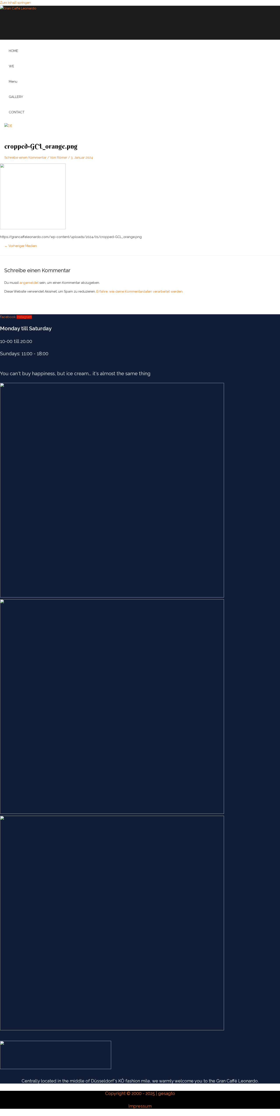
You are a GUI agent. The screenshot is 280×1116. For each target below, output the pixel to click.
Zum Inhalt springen (15, 3)
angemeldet (28, 283)
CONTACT (16, 112)
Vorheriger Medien (20, 246)
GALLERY (16, 97)
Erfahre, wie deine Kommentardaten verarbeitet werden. (139, 291)
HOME (13, 51)
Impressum (140, 1106)
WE (11, 66)
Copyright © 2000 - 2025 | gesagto (140, 1093)
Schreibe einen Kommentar (25, 158)
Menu (13, 82)
